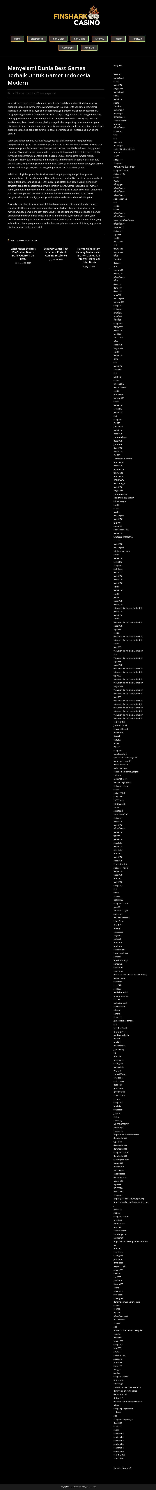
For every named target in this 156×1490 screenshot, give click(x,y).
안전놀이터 (118, 924)
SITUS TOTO (118, 796)
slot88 (116, 95)
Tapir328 (117, 234)
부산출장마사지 (120, 1031)
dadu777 (117, 262)
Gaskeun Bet (119, 1355)
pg (114, 1052)
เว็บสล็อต (117, 106)
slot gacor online (120, 1376)
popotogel (118, 113)
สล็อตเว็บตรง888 (120, 1316)
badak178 (117, 85)
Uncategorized (48, 93)
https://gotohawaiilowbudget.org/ (128, 1198)
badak (116, 597)
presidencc (118, 1077)
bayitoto (117, 74)
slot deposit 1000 (121, 529)
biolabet (117, 939)
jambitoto (117, 1259)
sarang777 (118, 1063)
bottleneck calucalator (123, 497)
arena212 (117, 369)
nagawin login (119, 1266)
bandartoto (118, 1067)
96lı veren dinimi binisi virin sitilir (128, 608)
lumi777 (117, 1277)
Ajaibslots (117, 1359)
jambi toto (118, 1252)
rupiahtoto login (120, 960)
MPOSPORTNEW (121, 1124)
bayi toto (117, 142)
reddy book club (120, 992)
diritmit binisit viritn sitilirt (125, 1390)
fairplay (116, 1010)
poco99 (116, 907)
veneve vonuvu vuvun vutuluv (127, 1387)
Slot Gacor (118, 569)
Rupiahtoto (118, 1166)
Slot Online (118, 1458)
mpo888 (117, 1184)
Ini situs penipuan (121, 551)
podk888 (117, 334)
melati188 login (120, 778)
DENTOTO (118, 1188)
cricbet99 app (119, 501)
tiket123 (117, 1056)
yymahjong (118, 1049)
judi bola (117, 376)
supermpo (118, 967)
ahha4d (116, 1013)
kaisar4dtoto (119, 1173)
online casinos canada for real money (130, 974)
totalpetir (117, 1109)
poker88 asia (119, 803)
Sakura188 (118, 1284)
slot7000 (117, 1017)
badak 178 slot (120, 387)
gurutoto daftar (120, 494)
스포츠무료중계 (120, 864)
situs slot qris (119, 949)
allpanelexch (119, 1006)
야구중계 (117, 1070)
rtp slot (116, 1312)
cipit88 (116, 81)
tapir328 (117, 629)
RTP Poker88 (119, 1319)
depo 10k (117, 1084)
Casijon (116, 181)
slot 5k (116, 789)
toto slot (117, 124)
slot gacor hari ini (121, 170)
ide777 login (118, 800)
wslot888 (117, 1141)
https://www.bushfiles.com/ (126, 1134)
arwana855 (118, 227)
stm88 (116, 807)
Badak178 (117, 430)
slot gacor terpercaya (123, 1419)
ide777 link (118, 337)
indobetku (118, 1131)
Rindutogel (118, 1127)
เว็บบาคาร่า (118, 327)
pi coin (116, 743)
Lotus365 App (119, 1074)
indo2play (117, 1120)
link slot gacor (119, 120)
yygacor (117, 1099)
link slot (117, 1334)
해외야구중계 (119, 722)
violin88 (117, 1412)
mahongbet (118, 109)
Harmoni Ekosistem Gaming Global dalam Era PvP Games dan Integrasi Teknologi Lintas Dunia (88, 255)
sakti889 (117, 988)
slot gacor (117, 159)
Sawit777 (117, 1366)
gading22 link (119, 793)
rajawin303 (118, 1181)
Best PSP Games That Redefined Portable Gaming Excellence (56, 252)
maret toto (118, 732)
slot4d (116, 102)
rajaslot (116, 1405)
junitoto (117, 775)
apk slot (117, 956)
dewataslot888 (120, 1138)
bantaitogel (118, 78)
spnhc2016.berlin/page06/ (125, 757)
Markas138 (118, 1237)
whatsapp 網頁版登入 (123, 536)
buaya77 (117, 739)
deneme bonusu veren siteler (126, 1301)
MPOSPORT (118, 1170)
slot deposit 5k (120, 198)
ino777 (116, 746)
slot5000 (117, 1426)
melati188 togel (120, 768)
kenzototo (118, 932)
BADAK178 (118, 241)
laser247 (117, 985)
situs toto (117, 131)
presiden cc (118, 1060)
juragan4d (118, 426)
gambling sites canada (123, 1020)
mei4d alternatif (120, 764)
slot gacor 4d (119, 174)
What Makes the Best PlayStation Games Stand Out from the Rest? (23, 254)
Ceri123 (116, 423)
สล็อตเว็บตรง (118, 117)
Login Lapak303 (120, 953)
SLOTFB (117, 999)
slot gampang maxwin (123, 1408)
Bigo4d (116, 736)
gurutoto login (120, 437)
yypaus (116, 1113)
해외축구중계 (119, 1454)
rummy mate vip (121, 996)
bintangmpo (119, 978)
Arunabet (117, 1362)
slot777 (116, 177)
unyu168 (117, 1227)
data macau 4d (120, 1394)
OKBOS (116, 1273)
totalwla (117, 1106)
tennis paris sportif (121, 761)
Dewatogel (118, 1383)
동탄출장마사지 (120, 1027)
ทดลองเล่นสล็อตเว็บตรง (123, 220)
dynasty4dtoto (120, 1177)
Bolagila (117, 1369)
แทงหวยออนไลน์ (120, 814)
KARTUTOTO (119, 1092)
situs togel (118, 810)
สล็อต (115, 255)
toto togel (117, 1294)
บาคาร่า (116, 835)
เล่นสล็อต (117, 312)
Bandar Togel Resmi (122, 782)
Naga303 (117, 935)
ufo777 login (119, 1045)
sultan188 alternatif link (124, 149)
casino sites (118, 1081)
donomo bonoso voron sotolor (127, 1401)
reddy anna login (121, 1035)
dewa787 (117, 284)
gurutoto (117, 444)
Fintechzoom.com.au (123, 458)
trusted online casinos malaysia (127, 1330)
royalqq (117, 1038)
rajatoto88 (118, 899)
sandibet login (44, 144)
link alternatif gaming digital (125, 771)
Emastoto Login (120, 910)
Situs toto (117, 850)
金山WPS (117, 522)
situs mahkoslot (120, 729)
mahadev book (120, 1003)
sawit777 (117, 1348)
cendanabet (118, 1433)
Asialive (116, 1373)
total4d (116, 1042)
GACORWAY (118, 480)
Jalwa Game (118, 921)
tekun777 (117, 1337)
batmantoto (119, 1223)
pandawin (117, 963)
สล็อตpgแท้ (118, 184)
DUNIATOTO (119, 1095)
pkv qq (116, 928)
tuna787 (117, 295)
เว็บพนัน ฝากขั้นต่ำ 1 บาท (124, 167)
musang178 (118, 298)
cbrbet (116, 1116)
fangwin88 (118, 88)
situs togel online (121, 1159)
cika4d (116, 1287)
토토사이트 (118, 1380)
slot (115, 138)
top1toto (117, 942)
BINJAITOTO (118, 1191)
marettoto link (120, 754)
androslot (117, 914)
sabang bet (118, 1298)
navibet (116, 512)
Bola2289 (117, 1423)
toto (115, 134)
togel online (118, 469)
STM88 (116, 540)
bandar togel (119, 483)
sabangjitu (118, 1291)
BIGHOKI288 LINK (121, 917)
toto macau (118, 394)
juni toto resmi (120, 725)
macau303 (118, 1163)
